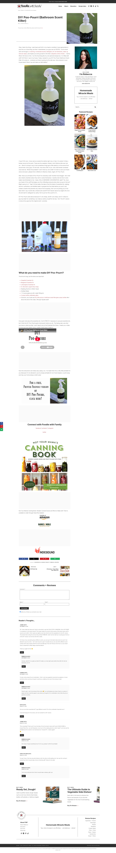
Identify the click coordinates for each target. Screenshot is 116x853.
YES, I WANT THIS (68, 437)
